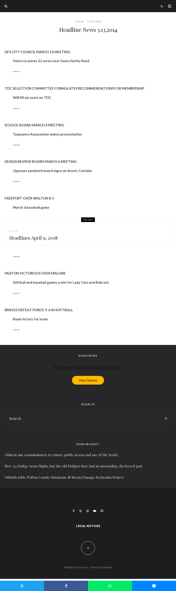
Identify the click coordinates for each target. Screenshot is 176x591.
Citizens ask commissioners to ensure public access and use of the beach (61, 455)
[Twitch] (102, 511)
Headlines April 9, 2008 (33, 238)
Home (79, 21)
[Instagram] (87, 511)
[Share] (66, 586)
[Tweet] (22, 586)
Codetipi (107, 567)
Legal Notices (88, 526)
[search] (166, 418)
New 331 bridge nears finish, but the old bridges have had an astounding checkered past (74, 466)
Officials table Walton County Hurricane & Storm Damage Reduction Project (64, 477)
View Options (88, 380)
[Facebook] (74, 511)
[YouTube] (94, 511)
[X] (80, 511)
